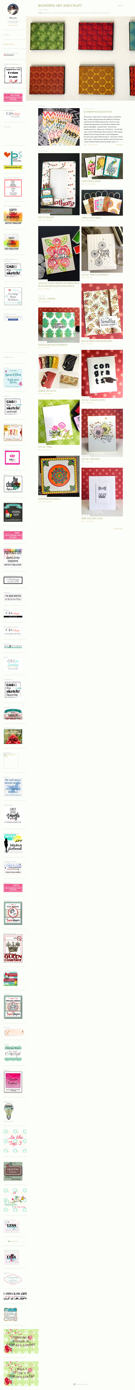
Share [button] (85, 144)
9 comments (46, 301)
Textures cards (91, 181)
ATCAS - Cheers (46, 298)
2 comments (46, 288)
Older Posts (118, 528)
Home (40, 13)
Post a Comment (93, 144)
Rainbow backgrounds (98, 111)
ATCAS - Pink (45, 446)
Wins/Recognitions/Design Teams (64, 13)
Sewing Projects (84, 13)
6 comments (89, 402)
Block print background (96, 341)
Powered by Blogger (82, 1384)
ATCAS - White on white (95, 274)
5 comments (89, 277)
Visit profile (13, 25)
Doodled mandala (49, 498)
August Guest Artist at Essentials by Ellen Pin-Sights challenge (58, 284)
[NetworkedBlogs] (13, 317)
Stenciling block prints (52, 344)
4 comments (89, 521)
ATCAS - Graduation (93, 399)
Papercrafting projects (100, 13)
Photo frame (46, 217)
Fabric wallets (47, 390)
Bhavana (13, 17)
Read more (119, 144)
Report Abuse (9, 44)
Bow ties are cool (92, 518)
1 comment (89, 343)
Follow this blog (13, 319)
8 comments (46, 449)
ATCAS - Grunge (90, 459)
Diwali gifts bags (91, 217)
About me (47, 13)
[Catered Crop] (13, 1241)
